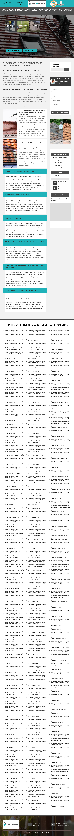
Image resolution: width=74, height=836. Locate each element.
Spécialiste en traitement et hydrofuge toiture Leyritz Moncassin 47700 (37, 499)
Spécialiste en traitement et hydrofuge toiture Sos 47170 (60, 691)
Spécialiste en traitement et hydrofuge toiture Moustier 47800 (37, 698)
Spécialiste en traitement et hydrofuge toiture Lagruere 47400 (37, 419)
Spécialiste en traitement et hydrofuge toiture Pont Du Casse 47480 (37, 764)
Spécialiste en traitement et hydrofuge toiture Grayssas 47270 (37, 344)
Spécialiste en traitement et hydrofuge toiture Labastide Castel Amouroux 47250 (37, 379)
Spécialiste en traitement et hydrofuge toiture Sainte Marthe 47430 (60, 480)
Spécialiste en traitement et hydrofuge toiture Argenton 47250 (14, 384)
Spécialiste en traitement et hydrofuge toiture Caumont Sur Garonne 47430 (14, 596)
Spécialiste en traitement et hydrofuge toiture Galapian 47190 (14, 800)
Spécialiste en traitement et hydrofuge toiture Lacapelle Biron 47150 (37, 388)
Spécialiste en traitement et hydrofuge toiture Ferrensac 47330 (14, 751)
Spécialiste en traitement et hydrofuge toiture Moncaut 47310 (37, 601)
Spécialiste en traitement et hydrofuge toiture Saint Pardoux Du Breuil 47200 (60, 521)
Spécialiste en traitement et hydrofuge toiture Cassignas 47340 (14, 547)
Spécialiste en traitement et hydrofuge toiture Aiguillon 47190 (14, 344)
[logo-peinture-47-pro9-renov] (37, 3)
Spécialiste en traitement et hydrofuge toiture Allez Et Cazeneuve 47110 (14, 353)
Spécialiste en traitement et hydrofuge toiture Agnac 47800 (14, 340)
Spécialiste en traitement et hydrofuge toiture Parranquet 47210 (37, 724)
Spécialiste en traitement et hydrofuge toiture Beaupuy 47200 (14, 432)
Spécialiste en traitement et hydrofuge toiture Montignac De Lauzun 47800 (37, 671)
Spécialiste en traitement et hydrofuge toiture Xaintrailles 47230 (60, 801)
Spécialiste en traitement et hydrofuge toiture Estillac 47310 (14, 729)
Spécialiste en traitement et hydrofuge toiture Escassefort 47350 (14, 715)
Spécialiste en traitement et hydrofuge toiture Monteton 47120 (37, 667)
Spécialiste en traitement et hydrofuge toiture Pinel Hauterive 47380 (37, 751)
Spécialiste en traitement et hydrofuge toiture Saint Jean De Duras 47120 (60, 453)
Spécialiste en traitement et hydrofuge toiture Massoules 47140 (37, 556)
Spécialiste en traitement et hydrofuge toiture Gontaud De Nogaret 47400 (37, 331)
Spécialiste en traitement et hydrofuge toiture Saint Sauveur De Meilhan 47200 (60, 578)
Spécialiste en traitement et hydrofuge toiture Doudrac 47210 (14, 693)
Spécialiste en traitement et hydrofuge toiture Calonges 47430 (14, 530)
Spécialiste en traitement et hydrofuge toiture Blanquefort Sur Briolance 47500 (14, 455)
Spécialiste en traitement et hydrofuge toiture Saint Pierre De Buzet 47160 (60, 539)
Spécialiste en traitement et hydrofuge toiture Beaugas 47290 (14, 428)
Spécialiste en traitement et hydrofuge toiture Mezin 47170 (37, 578)
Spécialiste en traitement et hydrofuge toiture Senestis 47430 (60, 673)
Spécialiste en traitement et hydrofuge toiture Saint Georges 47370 (60, 806)
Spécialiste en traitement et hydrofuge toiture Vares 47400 (60, 752)
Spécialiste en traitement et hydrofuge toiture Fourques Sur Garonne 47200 (14, 773)
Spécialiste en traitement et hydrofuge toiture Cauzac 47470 (14, 601)
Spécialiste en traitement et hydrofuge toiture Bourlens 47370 (14, 486)
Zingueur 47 (40, 10)
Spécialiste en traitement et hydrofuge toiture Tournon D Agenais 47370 (60, 735)
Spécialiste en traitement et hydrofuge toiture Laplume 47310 (37, 450)
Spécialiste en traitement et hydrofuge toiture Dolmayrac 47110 (14, 685)
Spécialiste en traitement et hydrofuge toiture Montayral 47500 (37, 658)
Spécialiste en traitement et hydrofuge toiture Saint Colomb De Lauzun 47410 (60, 397)
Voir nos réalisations (14, 50)
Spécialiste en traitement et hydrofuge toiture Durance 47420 (14, 702)
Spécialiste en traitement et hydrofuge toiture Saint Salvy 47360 (60, 570)
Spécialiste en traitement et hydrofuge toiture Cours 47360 (14, 649)
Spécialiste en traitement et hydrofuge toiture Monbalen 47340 (37, 596)
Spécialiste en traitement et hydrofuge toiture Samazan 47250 (60, 615)
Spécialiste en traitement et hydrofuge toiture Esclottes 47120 (14, 720)
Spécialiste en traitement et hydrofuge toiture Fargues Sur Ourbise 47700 (14, 738)
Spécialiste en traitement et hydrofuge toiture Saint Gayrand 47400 (60, 435)
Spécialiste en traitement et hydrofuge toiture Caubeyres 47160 (14, 583)
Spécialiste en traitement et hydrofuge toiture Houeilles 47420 (37, 371)
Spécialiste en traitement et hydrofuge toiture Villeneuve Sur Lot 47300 (60, 783)
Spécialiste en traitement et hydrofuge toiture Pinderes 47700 (37, 747)
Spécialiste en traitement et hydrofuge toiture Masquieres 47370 (37, 547)
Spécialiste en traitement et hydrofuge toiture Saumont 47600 (60, 624)
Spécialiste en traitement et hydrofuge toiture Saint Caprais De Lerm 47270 (60, 393)
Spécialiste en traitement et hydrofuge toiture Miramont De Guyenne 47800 (37, 583)
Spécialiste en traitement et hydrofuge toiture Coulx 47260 (14, 640)
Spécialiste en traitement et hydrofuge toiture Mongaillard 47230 (37, 618)
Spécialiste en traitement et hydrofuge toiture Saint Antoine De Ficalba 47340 (60, 366)
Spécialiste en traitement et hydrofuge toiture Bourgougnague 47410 (14, 481)
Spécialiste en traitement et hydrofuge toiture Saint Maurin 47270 (60, 511)
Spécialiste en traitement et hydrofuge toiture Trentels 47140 (60, 748)
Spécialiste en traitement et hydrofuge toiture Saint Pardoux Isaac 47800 (60, 525)
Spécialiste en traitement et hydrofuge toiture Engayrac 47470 (14, 711)
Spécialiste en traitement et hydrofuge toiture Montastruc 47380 (37, 645)
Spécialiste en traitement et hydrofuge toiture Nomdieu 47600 (37, 711)
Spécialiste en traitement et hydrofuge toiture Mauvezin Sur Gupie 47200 (37, 561)
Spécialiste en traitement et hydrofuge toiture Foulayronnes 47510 (14, 769)
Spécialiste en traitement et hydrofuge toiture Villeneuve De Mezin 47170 (60, 779)
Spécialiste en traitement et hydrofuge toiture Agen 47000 (14, 331)
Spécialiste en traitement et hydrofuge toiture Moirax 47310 (37, 587)
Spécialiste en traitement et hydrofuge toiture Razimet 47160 (60, 331)
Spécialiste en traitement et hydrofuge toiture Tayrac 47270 (60, 704)
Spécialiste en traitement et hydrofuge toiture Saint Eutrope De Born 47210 (60, 427)
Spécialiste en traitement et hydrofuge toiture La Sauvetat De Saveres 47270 (60, 633)
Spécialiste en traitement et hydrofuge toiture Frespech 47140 (14, 791)
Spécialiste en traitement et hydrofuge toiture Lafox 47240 (37, 410)
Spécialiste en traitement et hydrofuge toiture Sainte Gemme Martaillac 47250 (60, 440)
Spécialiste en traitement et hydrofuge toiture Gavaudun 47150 (14, 808)
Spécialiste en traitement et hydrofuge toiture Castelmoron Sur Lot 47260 (14, 565)
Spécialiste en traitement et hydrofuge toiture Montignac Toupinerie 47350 (37, 676)
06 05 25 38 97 (20, 3)
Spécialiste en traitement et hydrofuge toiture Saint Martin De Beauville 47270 (60, 489)
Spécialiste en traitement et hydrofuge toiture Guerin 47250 (37, 353)
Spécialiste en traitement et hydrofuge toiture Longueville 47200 (37, 508)
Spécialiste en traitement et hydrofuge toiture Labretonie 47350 (37, 384)
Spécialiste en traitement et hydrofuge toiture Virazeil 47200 (60, 797)
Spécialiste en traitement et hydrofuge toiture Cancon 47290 (14, 539)
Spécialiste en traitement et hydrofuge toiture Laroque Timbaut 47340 (37, 455)
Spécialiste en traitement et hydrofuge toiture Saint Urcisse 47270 (60, 596)
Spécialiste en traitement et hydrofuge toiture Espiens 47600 (14, 724)
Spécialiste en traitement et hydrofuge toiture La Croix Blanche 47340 (14, 658)
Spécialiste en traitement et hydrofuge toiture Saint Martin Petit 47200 (60, 497)
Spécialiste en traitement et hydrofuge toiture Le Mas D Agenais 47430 (37, 543)
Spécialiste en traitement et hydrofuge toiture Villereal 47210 (60, 788)
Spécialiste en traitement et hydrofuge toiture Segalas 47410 (60, 664)
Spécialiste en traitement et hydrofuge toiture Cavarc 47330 (14, 605)
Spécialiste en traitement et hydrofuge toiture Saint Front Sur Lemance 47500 (60, 431)
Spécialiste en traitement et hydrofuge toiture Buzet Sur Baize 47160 (14, 517)
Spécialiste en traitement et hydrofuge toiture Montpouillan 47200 (37, 685)
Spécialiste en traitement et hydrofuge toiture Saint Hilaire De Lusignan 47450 (60, 449)
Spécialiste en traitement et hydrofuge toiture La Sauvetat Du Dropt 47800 (60, 637)
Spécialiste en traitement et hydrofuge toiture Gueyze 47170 (37, 357)
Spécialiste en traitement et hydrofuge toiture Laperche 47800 (37, 446)
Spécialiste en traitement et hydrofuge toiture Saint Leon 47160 (60, 471)
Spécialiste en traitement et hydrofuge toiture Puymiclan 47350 (37, 795)
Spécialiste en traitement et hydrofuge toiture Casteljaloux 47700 (14, 556)
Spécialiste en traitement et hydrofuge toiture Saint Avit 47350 (60, 379)
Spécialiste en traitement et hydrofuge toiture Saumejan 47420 (60, 620)
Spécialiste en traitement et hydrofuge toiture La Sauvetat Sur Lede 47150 (60, 642)
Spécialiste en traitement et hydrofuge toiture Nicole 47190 (37, 707)
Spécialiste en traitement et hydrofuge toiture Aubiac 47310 (14, 397)
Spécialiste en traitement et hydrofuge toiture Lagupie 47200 (37, 424)
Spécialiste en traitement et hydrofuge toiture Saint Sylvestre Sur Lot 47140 (60, 592)
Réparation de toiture (20, 10)
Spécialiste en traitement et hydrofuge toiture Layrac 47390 (37, 486)
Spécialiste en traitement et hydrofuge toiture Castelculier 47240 (14, 552)
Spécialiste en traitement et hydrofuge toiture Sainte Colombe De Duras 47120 (60, 401)
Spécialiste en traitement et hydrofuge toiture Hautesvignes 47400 (37, 366)
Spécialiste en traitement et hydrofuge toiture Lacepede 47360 (37, 397)
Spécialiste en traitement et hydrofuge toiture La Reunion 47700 (60, 340)
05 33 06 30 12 (9, 3)
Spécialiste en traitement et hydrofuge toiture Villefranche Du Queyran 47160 (60, 770)
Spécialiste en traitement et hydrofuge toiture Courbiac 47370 (14, 645)
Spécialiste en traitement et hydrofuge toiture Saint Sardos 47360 (60, 574)
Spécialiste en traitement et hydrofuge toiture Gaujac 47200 (14, 804)
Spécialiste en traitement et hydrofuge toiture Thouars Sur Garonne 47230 (60, 717)
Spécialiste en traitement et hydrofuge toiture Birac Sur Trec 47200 (14, 450)
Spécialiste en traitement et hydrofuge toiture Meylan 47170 (37, 574)
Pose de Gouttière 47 (34, 11)
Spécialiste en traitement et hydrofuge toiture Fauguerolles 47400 (14, 742)
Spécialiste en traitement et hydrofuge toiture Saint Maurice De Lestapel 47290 (60, 506)
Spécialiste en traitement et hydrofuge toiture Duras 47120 (14, 707)
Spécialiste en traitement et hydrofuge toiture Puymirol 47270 (37, 800)
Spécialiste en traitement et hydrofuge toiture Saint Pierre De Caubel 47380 (60, 543)
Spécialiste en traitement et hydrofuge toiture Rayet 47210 (37, 808)
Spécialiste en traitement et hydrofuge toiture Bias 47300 (14, 446)
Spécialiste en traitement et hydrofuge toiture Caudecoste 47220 (14, 592)
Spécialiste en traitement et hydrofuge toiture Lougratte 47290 (37, 517)
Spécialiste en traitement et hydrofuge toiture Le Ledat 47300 (37, 490)
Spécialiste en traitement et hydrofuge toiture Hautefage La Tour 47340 (37, 362)
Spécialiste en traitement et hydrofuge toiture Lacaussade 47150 (37, 393)
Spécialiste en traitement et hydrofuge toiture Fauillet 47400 (14, 747)
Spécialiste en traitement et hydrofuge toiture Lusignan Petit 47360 (37, 521)
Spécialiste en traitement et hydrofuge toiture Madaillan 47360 (37, 525)
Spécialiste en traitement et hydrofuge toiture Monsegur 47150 (37, 627)
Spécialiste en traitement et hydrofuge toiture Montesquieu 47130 (37, 662)
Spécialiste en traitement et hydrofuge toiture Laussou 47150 (37, 468)
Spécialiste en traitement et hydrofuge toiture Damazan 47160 (14, 671)
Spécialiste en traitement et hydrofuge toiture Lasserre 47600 (37, 459)
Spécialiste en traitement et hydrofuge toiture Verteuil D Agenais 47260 (60, 757)
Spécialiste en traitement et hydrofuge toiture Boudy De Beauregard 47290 (14, 472)
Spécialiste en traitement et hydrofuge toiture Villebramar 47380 (60, 766)
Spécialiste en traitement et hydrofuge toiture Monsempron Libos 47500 (37, 631)
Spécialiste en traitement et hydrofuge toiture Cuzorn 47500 (14, 667)
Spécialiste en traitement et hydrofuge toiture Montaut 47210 (37, 654)
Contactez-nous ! (30, 50)
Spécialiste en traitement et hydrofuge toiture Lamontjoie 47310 (37, 432)
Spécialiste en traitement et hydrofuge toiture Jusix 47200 (37, 375)
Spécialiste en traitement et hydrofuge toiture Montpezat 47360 (37, 680)
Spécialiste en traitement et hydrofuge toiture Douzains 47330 (14, 698)
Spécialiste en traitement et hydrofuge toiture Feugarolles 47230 (14, 755)
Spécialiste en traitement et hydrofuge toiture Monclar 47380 (37, 605)
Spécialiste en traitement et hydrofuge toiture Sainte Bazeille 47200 (60, 388)
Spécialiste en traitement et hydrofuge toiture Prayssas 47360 (37, 782)
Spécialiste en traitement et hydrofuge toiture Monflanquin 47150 (37, 614)
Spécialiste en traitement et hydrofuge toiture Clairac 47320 (14, 614)
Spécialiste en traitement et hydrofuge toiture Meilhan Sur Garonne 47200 (37, 570)
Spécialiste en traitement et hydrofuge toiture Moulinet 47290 (37, 693)
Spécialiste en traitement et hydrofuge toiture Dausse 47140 (14, 676)
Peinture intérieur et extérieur (5, 11)
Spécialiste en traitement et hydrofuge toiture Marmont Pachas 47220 (37, 539)
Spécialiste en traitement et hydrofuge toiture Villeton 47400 (60, 792)
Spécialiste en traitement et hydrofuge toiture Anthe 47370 (14, 375)
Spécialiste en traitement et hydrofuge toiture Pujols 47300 (37, 791)
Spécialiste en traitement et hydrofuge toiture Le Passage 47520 (37, 729)
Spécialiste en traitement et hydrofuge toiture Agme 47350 (14, 335)
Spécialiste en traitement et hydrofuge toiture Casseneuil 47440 (14, 543)
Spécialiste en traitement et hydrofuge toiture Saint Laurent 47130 (60, 462)
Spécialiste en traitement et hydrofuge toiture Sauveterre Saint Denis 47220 (60, 651)
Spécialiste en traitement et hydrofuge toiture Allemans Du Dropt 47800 (14, 348)
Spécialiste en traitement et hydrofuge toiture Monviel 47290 (37, 689)
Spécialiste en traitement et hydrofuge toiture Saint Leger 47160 (60, 466)
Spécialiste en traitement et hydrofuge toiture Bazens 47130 (14, 424)
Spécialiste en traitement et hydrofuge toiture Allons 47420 (14, 357)
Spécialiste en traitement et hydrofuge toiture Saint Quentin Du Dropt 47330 (60, 556)
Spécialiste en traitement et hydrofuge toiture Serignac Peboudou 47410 (60, 677)
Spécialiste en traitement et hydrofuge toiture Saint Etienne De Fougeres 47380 (60, 418)
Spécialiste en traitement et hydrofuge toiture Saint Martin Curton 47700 (60, 484)
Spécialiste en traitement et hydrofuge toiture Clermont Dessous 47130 (14, 618)
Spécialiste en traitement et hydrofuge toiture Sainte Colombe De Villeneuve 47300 (60, 407)
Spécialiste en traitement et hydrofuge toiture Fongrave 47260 (14, 764)
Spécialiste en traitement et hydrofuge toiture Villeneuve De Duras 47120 (60, 775)
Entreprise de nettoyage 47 (12, 10)
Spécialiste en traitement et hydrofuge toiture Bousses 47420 (14, 499)
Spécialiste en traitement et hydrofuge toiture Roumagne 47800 (60, 357)
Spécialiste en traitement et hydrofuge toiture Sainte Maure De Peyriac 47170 (60, 502)
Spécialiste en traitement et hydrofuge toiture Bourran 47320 (14, 494)
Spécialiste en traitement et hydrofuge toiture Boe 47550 (14, 463)
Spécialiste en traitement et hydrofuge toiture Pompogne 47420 (37, 760)
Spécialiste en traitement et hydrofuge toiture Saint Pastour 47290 (60, 530)
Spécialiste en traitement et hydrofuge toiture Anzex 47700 (14, 379)
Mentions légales (46, 832)
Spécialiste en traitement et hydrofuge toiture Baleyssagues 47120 (14, 415)
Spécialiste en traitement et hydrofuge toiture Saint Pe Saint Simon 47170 (60, 534)
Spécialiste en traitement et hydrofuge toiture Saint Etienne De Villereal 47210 (60, 422)
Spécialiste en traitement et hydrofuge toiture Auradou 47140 (14, 401)
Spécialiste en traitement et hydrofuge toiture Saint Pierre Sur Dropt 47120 (60, 552)
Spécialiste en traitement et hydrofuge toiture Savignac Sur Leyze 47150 (60, 660)
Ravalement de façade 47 (27, 10)
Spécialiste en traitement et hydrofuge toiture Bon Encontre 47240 (14, 468)
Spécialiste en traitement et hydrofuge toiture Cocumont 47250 (14, 627)
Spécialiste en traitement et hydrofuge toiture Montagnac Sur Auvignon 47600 (37, 636)
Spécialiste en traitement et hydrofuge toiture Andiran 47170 (14, 366)
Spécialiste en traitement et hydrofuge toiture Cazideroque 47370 (14, 609)
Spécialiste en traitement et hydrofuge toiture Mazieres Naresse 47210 (37, 565)
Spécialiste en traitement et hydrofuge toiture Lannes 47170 (37, 437)
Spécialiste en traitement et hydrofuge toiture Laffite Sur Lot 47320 (37, 406)
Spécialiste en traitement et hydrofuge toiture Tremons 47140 (60, 744)
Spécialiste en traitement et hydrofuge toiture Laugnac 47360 (37, 463)
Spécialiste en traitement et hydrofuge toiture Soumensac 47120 (60, 695)
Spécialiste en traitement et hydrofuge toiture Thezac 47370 (60, 713)
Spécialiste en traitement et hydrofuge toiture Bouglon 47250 (14, 477)
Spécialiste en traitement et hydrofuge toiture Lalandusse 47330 (37, 428)
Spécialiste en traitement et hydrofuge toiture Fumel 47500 (14, 795)
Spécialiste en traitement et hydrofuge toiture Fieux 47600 (14, 760)
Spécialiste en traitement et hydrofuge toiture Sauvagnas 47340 (60, 629)
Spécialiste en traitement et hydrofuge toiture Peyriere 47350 (37, 742)
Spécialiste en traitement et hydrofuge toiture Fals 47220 (14, 733)
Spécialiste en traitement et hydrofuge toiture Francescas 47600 (14, 777)
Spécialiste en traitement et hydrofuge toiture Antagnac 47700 (14, 371)
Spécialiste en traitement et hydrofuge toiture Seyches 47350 (60, 686)
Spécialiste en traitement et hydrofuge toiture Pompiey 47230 (37, 755)
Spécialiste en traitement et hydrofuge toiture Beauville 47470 (14, 437)
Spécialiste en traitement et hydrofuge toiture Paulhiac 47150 (37, 733)
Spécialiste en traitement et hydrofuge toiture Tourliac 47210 (60, 730)
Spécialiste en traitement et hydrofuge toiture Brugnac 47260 (14, 512)
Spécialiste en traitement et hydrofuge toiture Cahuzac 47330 (14, 521)
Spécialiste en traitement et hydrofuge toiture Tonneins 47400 (60, 726)
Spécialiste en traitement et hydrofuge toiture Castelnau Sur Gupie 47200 (14, 574)
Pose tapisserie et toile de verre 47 (47, 11)
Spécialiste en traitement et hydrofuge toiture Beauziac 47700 (14, 441)
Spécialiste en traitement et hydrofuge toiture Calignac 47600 (14, 525)
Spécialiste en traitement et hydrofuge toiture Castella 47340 (14, 561)
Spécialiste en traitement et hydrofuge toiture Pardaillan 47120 (37, 720)
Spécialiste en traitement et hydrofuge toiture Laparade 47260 (37, 441)
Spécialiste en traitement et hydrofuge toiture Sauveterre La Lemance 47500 (60, 646)
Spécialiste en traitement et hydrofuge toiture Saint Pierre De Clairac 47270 (60, 548)
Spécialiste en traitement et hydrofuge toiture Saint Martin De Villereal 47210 (60, 493)
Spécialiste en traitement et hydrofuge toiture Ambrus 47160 (14, 362)
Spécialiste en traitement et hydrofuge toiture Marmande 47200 (37, 534)
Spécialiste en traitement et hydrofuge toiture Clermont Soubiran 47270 (14, 623)
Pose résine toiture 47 (60, 11)
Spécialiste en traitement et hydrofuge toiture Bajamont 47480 (14, 410)
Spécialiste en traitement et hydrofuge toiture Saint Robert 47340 (60, 561)
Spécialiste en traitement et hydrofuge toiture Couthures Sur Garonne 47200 (14, 654)
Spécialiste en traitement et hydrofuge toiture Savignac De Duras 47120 (60, 655)
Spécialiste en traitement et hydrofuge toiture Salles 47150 (60, 611)
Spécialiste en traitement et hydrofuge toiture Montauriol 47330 (37, 649)
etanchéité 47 (54, 10)
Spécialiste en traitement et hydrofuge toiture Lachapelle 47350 (37, 401)
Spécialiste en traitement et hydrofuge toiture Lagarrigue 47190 (37, 415)
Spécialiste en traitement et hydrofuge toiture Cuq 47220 (14, 662)
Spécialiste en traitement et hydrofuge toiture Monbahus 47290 (37, 592)
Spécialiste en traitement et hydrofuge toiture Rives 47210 (60, 344)
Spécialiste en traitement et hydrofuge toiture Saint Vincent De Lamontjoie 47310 (60, 602)
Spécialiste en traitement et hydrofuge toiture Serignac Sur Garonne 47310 (60, 682)
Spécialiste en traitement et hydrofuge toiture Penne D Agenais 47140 (37, 738)
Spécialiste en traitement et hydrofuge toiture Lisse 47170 (37, 503)
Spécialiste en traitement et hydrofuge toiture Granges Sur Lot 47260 (37, 335)
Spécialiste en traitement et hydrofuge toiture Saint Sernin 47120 (60, 583)
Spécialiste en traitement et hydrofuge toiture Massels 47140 (37, 552)
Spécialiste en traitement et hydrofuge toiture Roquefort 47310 (60, 353)
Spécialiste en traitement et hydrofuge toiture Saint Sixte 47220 (60, 587)
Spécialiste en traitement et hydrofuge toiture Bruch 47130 (14, 508)
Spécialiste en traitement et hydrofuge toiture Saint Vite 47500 (60, 606)
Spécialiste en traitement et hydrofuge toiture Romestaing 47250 (60, 348)
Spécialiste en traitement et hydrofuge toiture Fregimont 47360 (14, 786)
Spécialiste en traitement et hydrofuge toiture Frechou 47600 (14, 782)
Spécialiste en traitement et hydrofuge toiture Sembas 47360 (60, 668)
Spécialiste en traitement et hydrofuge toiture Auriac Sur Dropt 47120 (14, 406)
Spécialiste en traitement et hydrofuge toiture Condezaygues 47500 (14, 636)
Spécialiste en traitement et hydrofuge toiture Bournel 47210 (14, 490)
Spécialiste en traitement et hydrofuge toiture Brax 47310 (14, 503)
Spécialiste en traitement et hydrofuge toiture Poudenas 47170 (37, 773)
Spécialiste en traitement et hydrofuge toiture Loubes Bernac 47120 (37, 512)
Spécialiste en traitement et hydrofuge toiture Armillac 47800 (14, 388)
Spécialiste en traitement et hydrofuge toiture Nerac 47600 (37, 702)
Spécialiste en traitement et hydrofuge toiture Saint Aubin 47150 (60, 375)
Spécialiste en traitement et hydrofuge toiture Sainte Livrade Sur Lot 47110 (60, 475)
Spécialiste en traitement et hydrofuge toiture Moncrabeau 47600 (37, 609)
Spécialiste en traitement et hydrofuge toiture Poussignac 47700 (37, 777)
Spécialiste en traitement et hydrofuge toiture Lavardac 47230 (37, 477)
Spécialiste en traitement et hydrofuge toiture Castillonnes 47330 (14, 578)
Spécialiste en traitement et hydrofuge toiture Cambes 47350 (14, 534)
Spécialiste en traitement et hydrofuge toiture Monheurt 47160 (37, 623)
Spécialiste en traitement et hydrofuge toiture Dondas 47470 (14, 689)
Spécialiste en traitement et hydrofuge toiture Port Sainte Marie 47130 (37, 769)
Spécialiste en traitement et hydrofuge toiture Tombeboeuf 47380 (60, 722)
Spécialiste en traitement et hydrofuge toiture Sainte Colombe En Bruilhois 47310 (60, 413)
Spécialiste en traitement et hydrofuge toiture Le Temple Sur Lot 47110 (60, 708)
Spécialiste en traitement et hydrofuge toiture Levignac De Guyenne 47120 (37, 494)
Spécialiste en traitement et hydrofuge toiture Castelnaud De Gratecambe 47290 (15, 570)
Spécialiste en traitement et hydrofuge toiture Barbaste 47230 (14, 419)
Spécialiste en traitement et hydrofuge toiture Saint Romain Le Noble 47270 (60, 565)
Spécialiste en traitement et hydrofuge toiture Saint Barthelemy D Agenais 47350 (61, 384)
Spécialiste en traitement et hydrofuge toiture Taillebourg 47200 (60, 699)
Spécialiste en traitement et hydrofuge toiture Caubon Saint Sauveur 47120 (14, 587)
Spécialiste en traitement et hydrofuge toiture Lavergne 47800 (37, 481)
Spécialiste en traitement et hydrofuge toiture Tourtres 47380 (60, 739)
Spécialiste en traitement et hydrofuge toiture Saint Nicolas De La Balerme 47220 (60, 516)
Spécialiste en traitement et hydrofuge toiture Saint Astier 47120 (60, 371)
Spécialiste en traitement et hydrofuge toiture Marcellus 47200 (37, 530)
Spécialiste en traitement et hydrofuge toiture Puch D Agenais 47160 (37, 786)
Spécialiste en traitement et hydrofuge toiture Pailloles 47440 (37, 715)
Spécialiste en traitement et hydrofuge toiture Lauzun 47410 (37, 472)
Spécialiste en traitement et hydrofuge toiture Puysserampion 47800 (37, 804)
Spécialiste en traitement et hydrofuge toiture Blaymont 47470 (14, 459)
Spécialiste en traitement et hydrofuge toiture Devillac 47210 (14, 680)
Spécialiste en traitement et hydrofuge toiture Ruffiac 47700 (60, 362)
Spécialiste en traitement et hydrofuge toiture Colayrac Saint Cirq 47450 (14, 631)
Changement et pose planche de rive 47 (68, 11)
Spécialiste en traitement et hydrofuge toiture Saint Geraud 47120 (60, 444)
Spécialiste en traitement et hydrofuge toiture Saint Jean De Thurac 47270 (60, 458)
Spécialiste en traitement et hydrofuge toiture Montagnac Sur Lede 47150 (37, 640)
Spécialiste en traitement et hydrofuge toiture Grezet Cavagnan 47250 (37, 348)
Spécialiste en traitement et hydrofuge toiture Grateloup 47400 (37, 340)
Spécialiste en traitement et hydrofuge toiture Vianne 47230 (60, 761)
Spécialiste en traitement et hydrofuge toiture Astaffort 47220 (14, 393)
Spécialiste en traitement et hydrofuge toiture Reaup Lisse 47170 (60, 335)
